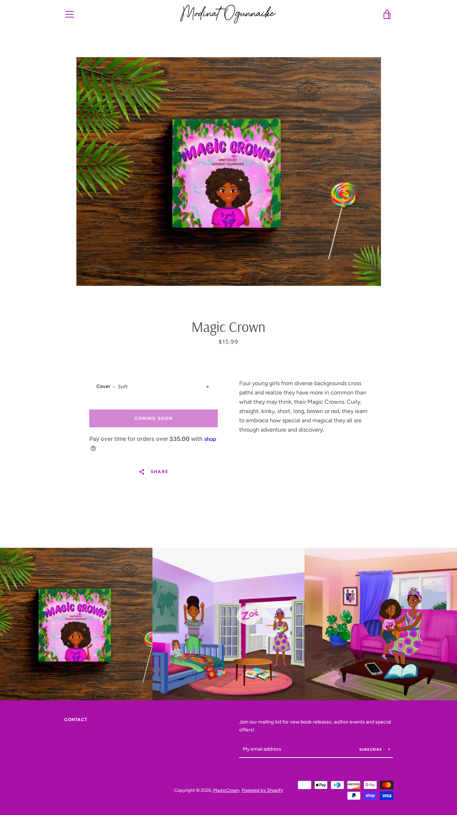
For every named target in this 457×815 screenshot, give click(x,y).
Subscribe (371, 749)
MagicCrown (226, 790)
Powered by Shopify (262, 790)
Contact (75, 719)
